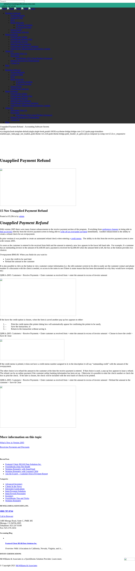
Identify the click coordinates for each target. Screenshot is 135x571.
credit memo (76, 238)
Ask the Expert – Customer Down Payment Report (26, 474)
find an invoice (6, 232)
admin (21, 216)
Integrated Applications (15, 489)
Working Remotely (13, 501)
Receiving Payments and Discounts (14, 447)
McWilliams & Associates (26, 565)
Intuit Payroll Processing (15, 493)
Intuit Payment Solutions (15, 491)
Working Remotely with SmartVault (20, 469)
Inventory (9, 496)
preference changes (110, 229)
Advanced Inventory (13, 484)
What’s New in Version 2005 (12, 442)
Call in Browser (6, 516)
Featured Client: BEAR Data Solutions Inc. (23, 464)
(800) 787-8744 (6, 511)
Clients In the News (13, 486)
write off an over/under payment (73, 232)
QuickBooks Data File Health (17, 467)
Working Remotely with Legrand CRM (21, 471)
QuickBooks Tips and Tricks (17, 498)
